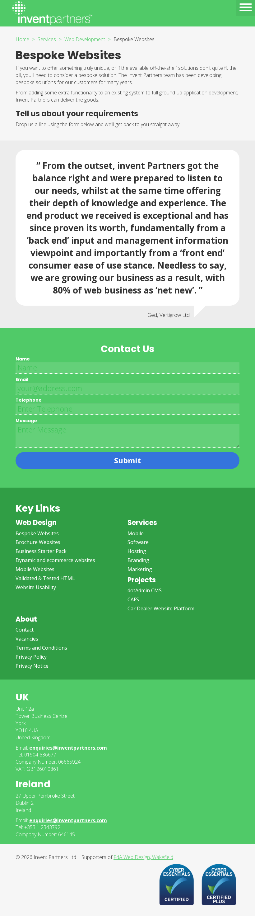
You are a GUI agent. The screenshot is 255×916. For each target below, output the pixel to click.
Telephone (29, 400)
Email (22, 379)
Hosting (137, 551)
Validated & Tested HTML (45, 578)
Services (47, 39)
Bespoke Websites (37, 533)
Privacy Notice (32, 665)
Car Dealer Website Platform (161, 608)
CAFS (133, 599)
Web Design (36, 522)
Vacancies (27, 638)
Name (23, 359)
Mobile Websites (35, 569)
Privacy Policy (31, 656)
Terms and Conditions (41, 647)
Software (138, 542)
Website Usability (36, 587)
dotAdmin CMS (145, 590)
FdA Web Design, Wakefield (143, 857)
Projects (142, 580)
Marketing (140, 569)
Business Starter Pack (41, 551)
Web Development (84, 39)
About (26, 619)
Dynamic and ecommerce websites (55, 560)
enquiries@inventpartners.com (68, 747)
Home (22, 39)
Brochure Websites (38, 542)
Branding (138, 560)
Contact (25, 629)
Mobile (136, 533)
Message (26, 420)
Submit (127, 460)
